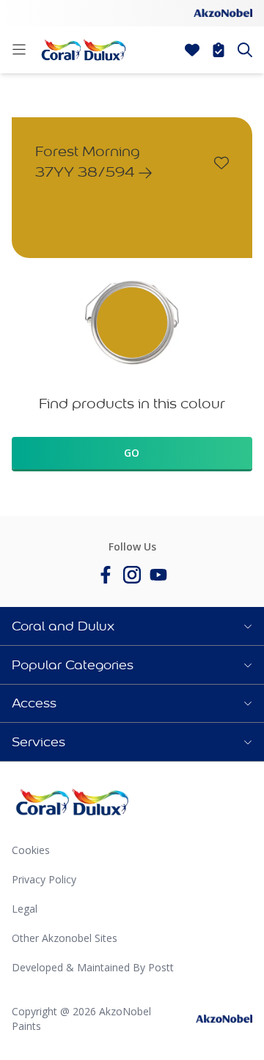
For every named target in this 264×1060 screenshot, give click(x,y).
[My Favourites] (192, 50)
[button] (132, 626)
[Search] (245, 50)
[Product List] (218, 50)
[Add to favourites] (221, 162)
